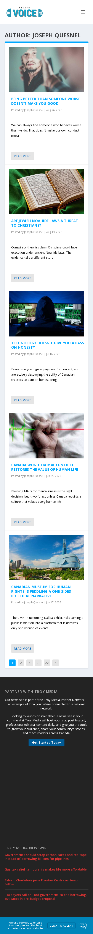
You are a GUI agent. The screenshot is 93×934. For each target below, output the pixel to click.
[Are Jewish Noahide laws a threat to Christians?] (46, 191)
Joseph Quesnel (33, 110)
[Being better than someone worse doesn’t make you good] (46, 69)
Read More (22, 156)
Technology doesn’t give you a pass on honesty (47, 345)
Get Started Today (46, 742)
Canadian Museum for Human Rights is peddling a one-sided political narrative (41, 591)
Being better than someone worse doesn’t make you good (45, 101)
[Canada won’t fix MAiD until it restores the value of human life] (46, 435)
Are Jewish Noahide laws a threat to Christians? (44, 223)
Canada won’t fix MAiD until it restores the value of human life (44, 467)
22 (47, 663)
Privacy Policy (82, 925)
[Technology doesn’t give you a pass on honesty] (46, 313)
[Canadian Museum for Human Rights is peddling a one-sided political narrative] (46, 557)
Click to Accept (61, 925)
